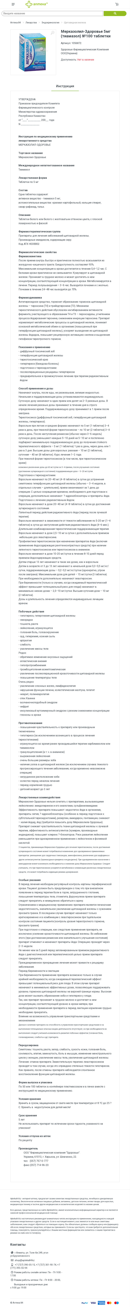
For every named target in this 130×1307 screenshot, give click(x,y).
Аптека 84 (15, 22)
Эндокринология (50, 22)
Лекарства (31, 22)
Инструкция (65, 86)
